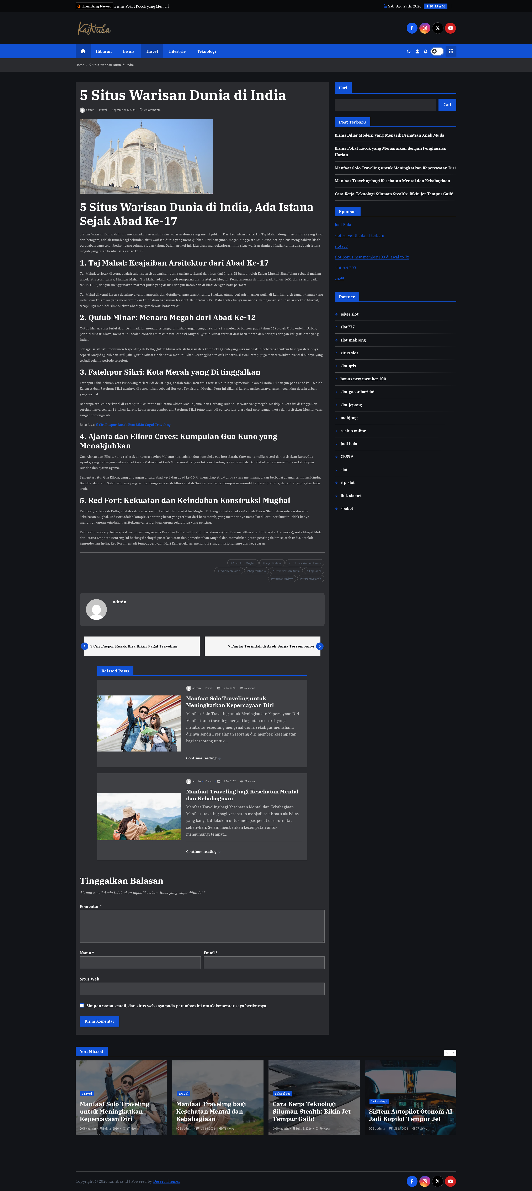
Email (210, 952)
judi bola (349, 443)
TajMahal (315, 571)
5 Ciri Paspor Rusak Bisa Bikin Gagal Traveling (133, 424)
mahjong (349, 417)
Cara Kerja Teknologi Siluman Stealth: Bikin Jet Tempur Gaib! (394, 193)
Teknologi (206, 51)
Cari (343, 87)
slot (344, 469)
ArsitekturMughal (243, 563)
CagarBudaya (273, 563)
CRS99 (347, 456)
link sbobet (351, 495)
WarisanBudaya (283, 579)
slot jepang (351, 404)
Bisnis (128, 51)
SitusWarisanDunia (287, 571)
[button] (447, 1053)
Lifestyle (177, 51)
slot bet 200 (345, 267)
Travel (152, 51)
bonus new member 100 (363, 378)
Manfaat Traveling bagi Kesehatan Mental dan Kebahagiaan (392, 180)
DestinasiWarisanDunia (306, 563)
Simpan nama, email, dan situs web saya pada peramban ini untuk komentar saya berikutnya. (177, 1005)
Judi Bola (343, 224)
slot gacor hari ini (358, 391)
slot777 (341, 246)
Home (80, 65)
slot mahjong (353, 340)
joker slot (350, 314)
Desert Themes (166, 1181)
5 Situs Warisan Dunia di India (111, 65)
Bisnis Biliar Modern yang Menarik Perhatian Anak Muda (389, 135)
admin (90, 110)
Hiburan (104, 51)
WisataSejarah (311, 579)
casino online (353, 430)
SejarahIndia (257, 571)
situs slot (349, 352)
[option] (121, 1097)
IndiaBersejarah (229, 571)
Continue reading (202, 758)
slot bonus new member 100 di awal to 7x (372, 256)
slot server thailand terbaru (359, 235)
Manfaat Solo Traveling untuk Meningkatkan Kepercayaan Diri (395, 167)
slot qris (348, 365)
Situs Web (89, 979)
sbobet (347, 508)
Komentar (91, 906)
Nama (87, 952)
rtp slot (348, 482)
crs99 (339, 278)
